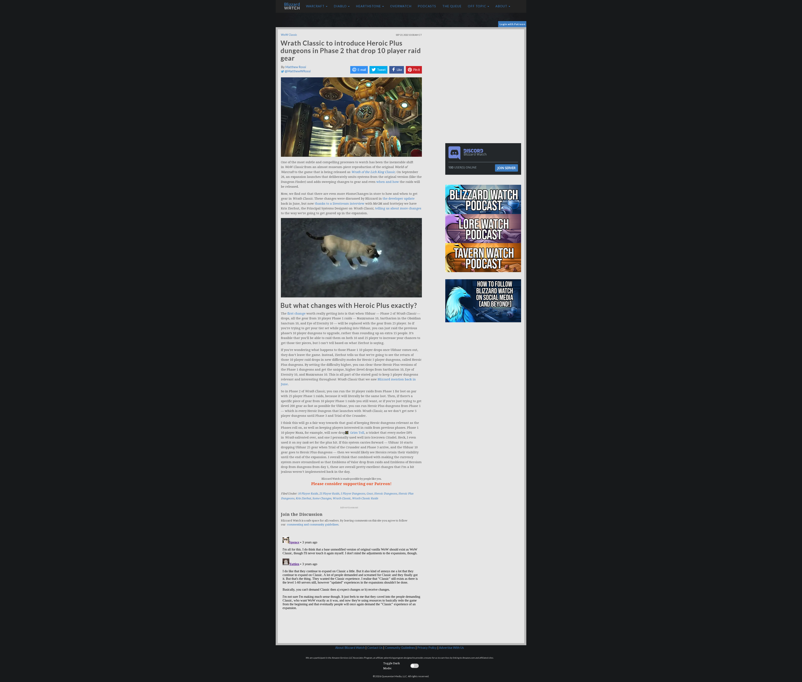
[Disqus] (351, 587)
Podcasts (427, 6)
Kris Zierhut (303, 498)
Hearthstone (369, 6)
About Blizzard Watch (350, 647)
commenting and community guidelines (312, 524)
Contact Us (375, 647)
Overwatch (400, 6)
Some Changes (321, 498)
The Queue (452, 6)
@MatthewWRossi (297, 71)
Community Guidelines (400, 647)
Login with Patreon (512, 24)
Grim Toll (356, 433)
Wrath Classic (341, 498)
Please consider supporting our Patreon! (351, 484)
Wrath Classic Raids (365, 498)
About (501, 6)
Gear (369, 493)
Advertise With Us (451, 647)
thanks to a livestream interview (339, 203)
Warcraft (315, 6)
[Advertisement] (484, 58)
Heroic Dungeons (385, 493)
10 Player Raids (308, 493)
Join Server (506, 168)
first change (296, 313)
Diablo (341, 6)
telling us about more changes (398, 208)
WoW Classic (289, 34)
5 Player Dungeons (352, 493)
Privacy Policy (427, 647)
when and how (387, 182)
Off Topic (477, 6)
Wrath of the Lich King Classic (373, 172)
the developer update (399, 198)
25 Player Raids (329, 493)
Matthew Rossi (295, 67)
